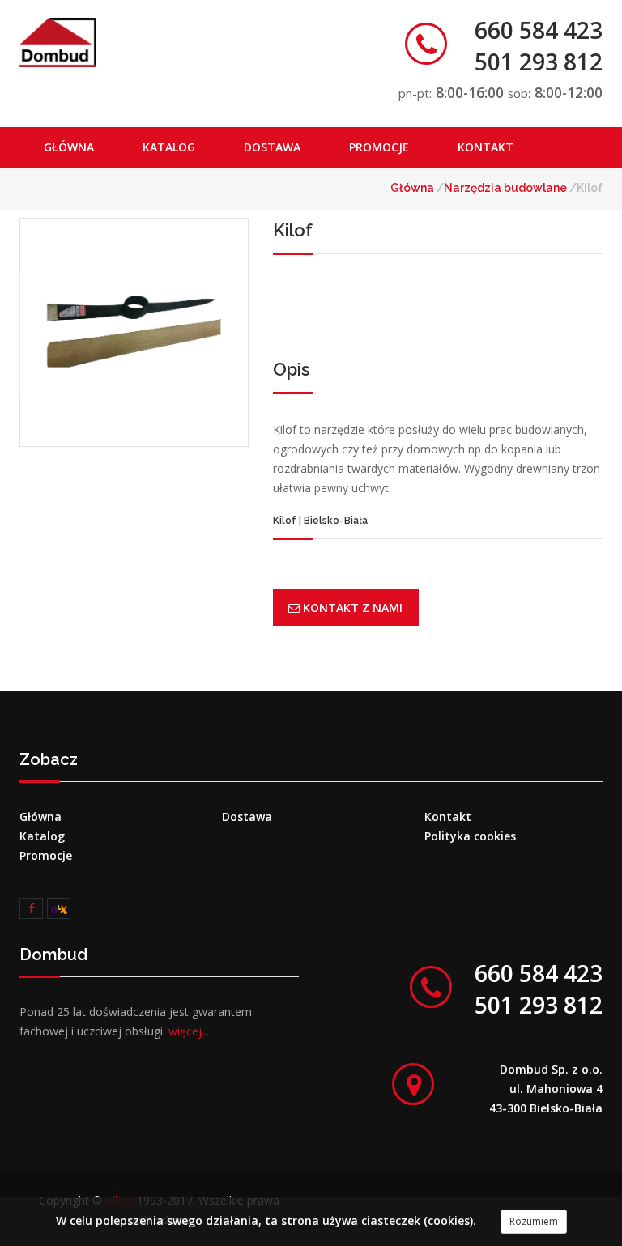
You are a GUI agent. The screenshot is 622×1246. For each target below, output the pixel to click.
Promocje (379, 147)
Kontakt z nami (351, 607)
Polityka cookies (470, 836)
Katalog (169, 147)
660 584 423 (539, 30)
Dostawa (272, 147)
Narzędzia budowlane (506, 187)
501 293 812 (539, 61)
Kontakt (485, 147)
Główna (69, 147)
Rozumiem (533, 1221)
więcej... (188, 1031)
